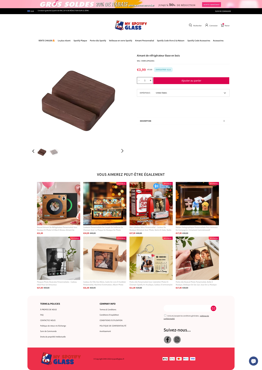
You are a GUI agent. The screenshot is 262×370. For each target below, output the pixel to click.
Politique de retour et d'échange (53, 325)
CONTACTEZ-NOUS (47, 320)
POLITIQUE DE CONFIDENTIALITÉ (113, 325)
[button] (195, 25)
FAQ (42, 315)
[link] (170, 40)
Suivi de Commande (48, 331)
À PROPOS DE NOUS (48, 309)
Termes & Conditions (108, 309)
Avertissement (105, 331)
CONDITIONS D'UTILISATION (111, 320)
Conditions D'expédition (109, 315)
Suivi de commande (223, 11)
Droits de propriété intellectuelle (53, 336)
